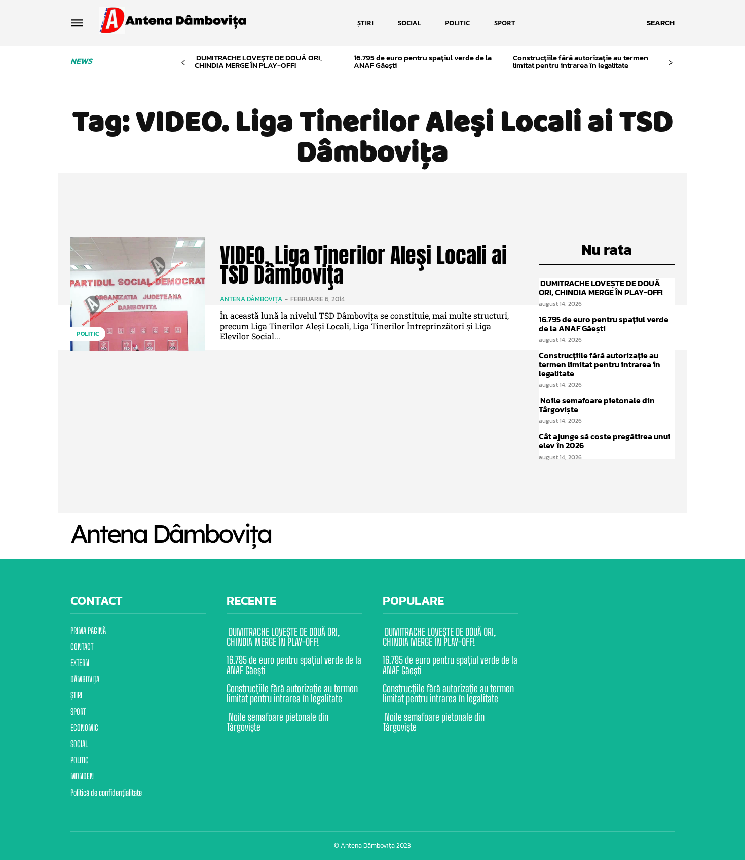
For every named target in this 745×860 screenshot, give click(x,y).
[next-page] (670, 63)
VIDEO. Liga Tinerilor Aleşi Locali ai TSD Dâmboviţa (363, 265)
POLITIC (88, 333)
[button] (661, 23)
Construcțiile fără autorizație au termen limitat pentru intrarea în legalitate (580, 61)
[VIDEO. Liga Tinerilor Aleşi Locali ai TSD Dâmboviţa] (137, 294)
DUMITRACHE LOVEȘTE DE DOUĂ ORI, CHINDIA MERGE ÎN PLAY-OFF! (258, 61)
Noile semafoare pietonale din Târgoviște (597, 404)
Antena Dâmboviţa (251, 299)
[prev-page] (183, 63)
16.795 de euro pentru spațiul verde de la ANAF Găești (423, 61)
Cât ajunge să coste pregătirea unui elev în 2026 (604, 440)
